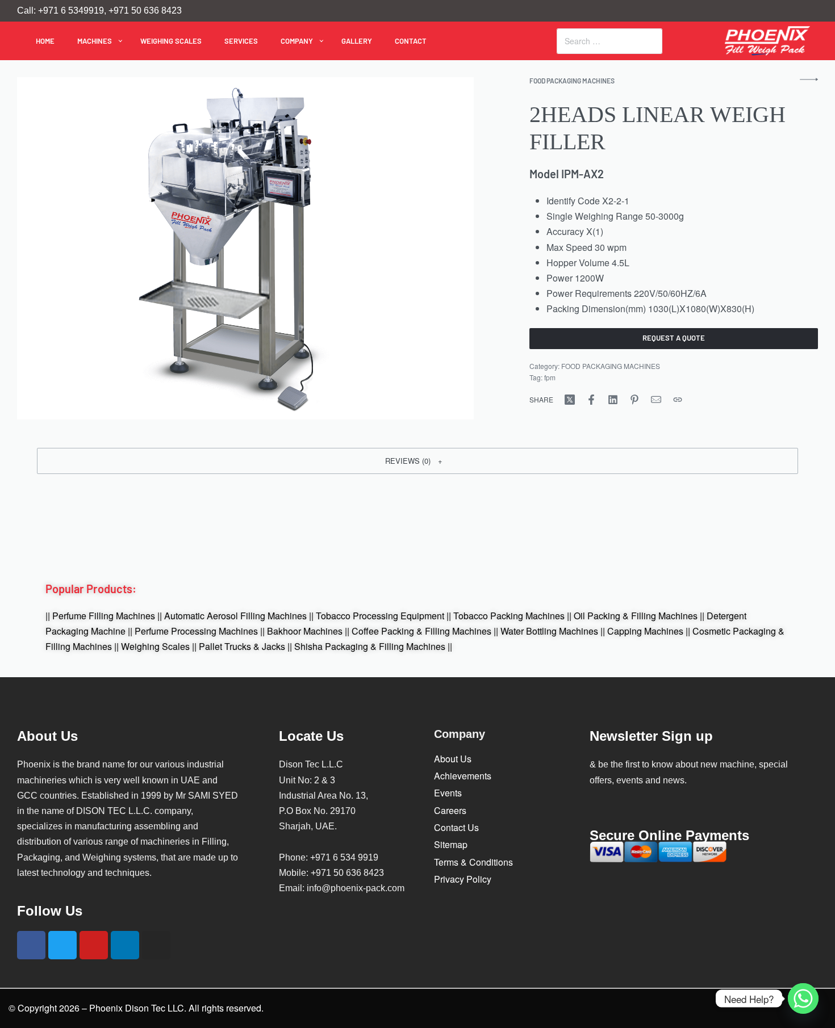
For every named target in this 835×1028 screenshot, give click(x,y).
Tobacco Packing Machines (509, 615)
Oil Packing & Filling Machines (636, 615)
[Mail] (656, 400)
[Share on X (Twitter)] (570, 400)
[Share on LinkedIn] (613, 400)
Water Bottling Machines (549, 630)
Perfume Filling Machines (103, 615)
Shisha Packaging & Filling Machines (369, 646)
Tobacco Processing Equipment (380, 615)
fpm (550, 377)
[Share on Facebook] (591, 400)
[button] (417, 461)
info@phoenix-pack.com (355, 888)
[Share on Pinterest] (634, 400)
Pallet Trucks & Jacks (242, 646)
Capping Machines (645, 630)
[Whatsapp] (803, 998)
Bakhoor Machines (305, 630)
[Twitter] (62, 945)
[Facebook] (31, 945)
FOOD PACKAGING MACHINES (572, 81)
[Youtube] (94, 945)
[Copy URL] (678, 400)
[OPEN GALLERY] (245, 248)
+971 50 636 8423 (347, 873)
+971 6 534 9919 (344, 857)
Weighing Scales (155, 646)
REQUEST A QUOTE (673, 337)
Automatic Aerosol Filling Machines (235, 615)
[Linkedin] (125, 945)
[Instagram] (156, 945)
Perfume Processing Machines (196, 630)
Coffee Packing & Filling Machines (421, 630)
